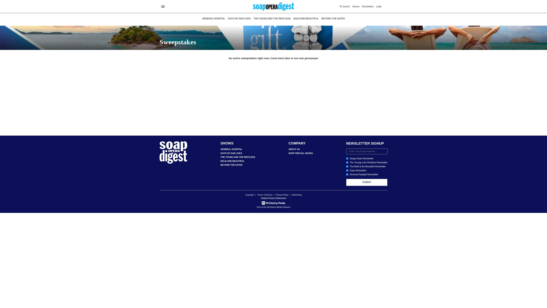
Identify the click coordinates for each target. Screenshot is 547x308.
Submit (366, 182)
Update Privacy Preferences (273, 198)
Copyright (249, 195)
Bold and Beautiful (306, 18)
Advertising (297, 195)
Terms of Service (265, 195)
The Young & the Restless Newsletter (368, 162)
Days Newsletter (358, 170)
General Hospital (213, 18)
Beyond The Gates (333, 18)
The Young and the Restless (272, 18)
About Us (294, 149)
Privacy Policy (282, 195)
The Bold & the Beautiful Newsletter (368, 166)
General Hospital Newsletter (364, 174)
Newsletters (368, 6)
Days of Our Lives (239, 18)
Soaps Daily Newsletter (361, 158)
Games (356, 6)
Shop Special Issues (300, 153)
